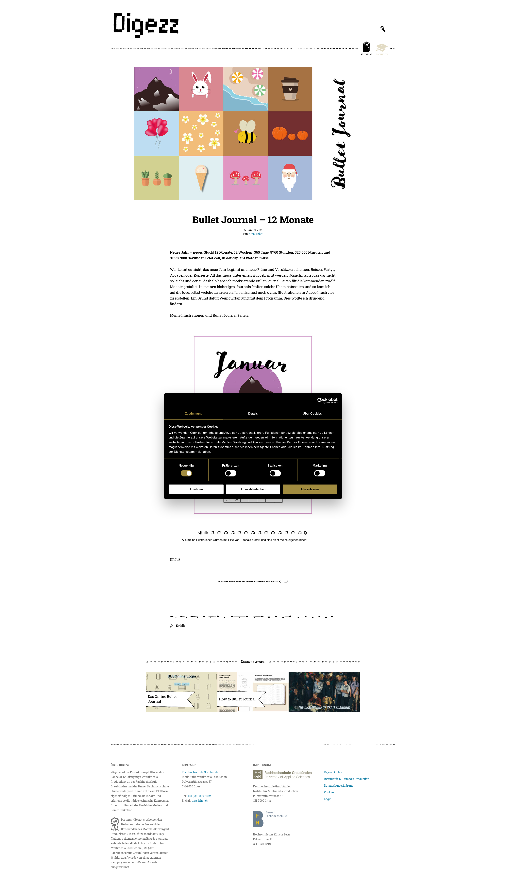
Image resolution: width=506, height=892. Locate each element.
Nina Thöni (255, 234)
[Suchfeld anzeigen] (382, 29)
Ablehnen (196, 489)
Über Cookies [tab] (312, 413)
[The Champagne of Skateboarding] (324, 692)
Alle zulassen (310, 489)
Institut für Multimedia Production (346, 779)
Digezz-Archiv (333, 772)
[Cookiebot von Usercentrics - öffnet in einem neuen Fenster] (320, 400)
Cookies (329, 792)
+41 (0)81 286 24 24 (199, 796)
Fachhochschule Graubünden (201, 772)
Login (327, 799)
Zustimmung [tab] (194, 413)
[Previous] (199, 533)
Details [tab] (253, 413)
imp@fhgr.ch (200, 800)
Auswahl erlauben (253, 489)
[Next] (305, 533)
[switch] (230, 473)
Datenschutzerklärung (338, 785)
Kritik (180, 626)
